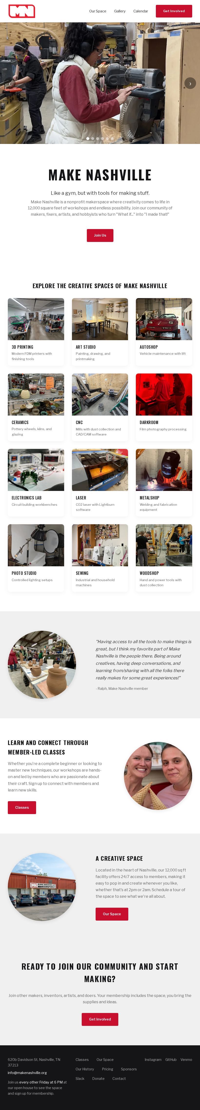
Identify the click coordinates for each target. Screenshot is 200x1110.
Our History (85, 1069)
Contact (119, 1078)
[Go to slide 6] (112, 138)
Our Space (97, 11)
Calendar (140, 11)
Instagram (153, 1059)
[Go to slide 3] (97, 138)
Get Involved (174, 11)
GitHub (171, 1059)
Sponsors (129, 1069)
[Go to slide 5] (107, 138)
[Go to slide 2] (92, 138)
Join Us (100, 235)
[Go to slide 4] (102, 138)
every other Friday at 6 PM (41, 1082)
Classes (22, 807)
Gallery (120, 11)
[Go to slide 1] (87, 138)
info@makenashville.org (27, 1073)
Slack (80, 1078)
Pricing (107, 1069)
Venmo (186, 1059)
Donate (98, 1078)
